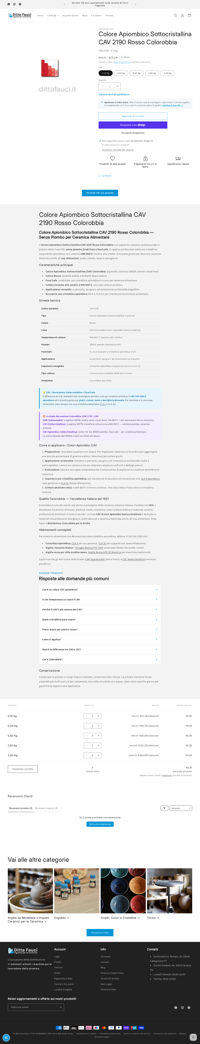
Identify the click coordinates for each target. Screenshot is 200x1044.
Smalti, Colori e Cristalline (118, 917)
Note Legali (106, 984)
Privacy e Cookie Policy (112, 973)
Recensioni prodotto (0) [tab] (20, 808)
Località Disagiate (63, 989)
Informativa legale (101, 1037)
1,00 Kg (152, 73)
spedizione (167, 775)
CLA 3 (103, 404)
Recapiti (183, 1033)
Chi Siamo (106, 956)
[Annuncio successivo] (135, 4)
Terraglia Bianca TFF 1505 (89, 547)
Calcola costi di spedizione (114, 94)
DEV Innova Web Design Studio (60, 1033)
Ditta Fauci (24, 1033)
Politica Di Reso (108, 989)
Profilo (57, 962)
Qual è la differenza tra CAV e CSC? (61, 649)
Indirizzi (58, 967)
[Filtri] (164, 808)
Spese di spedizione (122, 62)
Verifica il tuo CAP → (172, 105)
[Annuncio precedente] (64, 4)
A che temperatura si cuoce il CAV (61, 599)
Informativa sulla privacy (110, 1033)
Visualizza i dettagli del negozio (118, 149)
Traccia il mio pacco (64, 984)
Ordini (57, 973)
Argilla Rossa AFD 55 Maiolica (104, 552)
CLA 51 (65, 483)
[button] (53, 15)
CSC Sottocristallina (133, 559)
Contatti (105, 962)
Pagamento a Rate (63, 978)
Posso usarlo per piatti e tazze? (60, 629)
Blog (103, 967)
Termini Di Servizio (110, 978)
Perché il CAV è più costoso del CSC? (62, 609)
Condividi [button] (106, 175)
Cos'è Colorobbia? (52, 659)
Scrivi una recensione (100, 824)
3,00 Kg (167, 73)
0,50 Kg (136, 73)
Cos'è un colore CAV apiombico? (60, 589)
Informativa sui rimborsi (86, 1033)
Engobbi (60, 917)
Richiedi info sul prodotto (100, 193)
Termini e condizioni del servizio (137, 1033)
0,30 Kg (121, 73)
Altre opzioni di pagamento (133, 132)
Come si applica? (51, 639)
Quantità (103, 80)
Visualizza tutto (100, 932)
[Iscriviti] (60, 1007)
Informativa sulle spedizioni (165, 1033)
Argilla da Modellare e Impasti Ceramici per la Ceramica (28, 919)
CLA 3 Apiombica (150, 478)
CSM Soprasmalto (95, 559)
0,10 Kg (105, 73)
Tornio (151, 917)
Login (57, 956)
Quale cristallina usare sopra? (59, 619)
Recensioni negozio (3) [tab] (46, 808)
